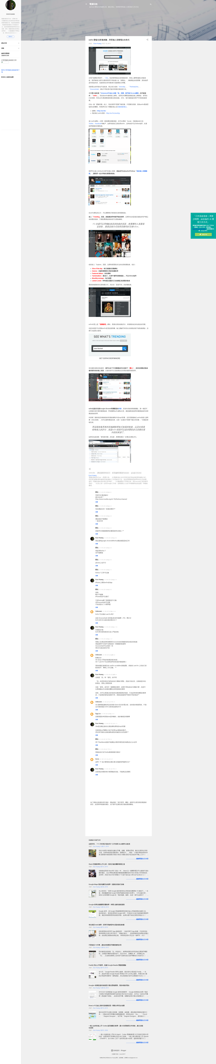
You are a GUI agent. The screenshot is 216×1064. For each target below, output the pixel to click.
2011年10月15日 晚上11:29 (110, 627)
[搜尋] (151, 4)
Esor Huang (99, 538)
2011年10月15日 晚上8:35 (105, 516)
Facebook (98, 123)
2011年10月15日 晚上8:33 (105, 506)
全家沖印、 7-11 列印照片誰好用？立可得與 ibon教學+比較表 (109, 844)
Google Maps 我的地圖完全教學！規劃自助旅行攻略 (106, 884)
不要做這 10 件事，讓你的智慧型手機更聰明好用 (105, 945)
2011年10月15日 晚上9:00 (105, 547)
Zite (106, 78)
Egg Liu (98, 713)
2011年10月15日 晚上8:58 (110, 538)
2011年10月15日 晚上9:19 (110, 579)
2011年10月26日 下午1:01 (105, 749)
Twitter (91, 123)
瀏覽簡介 (11, 36)
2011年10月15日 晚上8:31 (105, 492)
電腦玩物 (93, 4)
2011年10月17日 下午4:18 (105, 739)
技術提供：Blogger (119, 1050)
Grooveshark (94, 89)
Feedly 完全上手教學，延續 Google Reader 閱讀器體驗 (107, 965)
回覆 (96, 502)
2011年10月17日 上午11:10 (110, 723)
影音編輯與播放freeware (120, 473)
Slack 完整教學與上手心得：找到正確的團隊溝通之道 (107, 864)
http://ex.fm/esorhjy (113, 113)
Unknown (98, 611)
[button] (147, 40)
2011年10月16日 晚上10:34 (107, 713)
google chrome (136, 473)
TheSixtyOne (134, 87)
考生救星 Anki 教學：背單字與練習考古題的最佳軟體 (106, 925)
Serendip (122, 87)
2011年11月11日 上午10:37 (106, 759)
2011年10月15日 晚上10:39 (109, 611)
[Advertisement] (118, 23)
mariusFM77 (122, 1054)
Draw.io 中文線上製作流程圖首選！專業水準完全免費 (107, 1005)
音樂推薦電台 (122, 107)
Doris (97, 759)
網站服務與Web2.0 (103, 473)
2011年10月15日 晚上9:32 (105, 589)
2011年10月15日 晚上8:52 (105, 528)
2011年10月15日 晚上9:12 (105, 569)
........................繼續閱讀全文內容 (137, 859)
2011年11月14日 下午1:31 (110, 769)
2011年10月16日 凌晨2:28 (109, 655)
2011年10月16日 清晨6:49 (110, 674)
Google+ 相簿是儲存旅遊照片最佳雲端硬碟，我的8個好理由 (109, 985)
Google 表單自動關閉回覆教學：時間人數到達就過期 (107, 904)
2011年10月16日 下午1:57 (109, 702)
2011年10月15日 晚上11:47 (105, 639)
